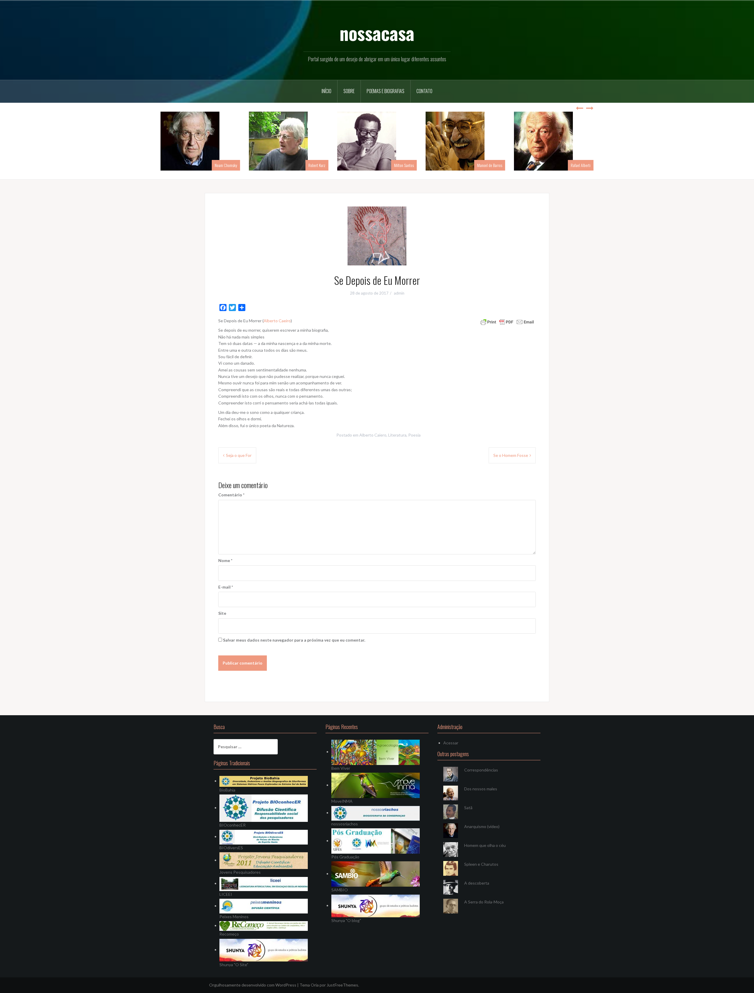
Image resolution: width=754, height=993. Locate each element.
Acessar (450, 742)
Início (326, 91)
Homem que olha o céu (485, 845)
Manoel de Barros (489, 165)
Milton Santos (404, 165)
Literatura (397, 434)
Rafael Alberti (581, 165)
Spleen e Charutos (481, 864)
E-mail (225, 586)
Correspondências (481, 769)
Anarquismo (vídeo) (482, 826)
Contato (424, 91)
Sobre (349, 91)
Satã (468, 807)
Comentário (231, 494)
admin (399, 293)
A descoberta (476, 882)
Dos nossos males (480, 788)
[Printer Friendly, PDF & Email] (507, 321)
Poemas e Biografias (385, 91)
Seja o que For (239, 455)
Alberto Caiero (372, 434)
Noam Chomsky (226, 165)
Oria (315, 984)
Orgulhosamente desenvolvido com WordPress (252, 984)
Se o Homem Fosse (510, 455)
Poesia (414, 434)
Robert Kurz (316, 165)
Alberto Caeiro (277, 320)
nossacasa (377, 32)
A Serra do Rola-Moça (484, 901)
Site (222, 613)
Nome (225, 560)
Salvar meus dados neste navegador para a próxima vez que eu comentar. (294, 639)
